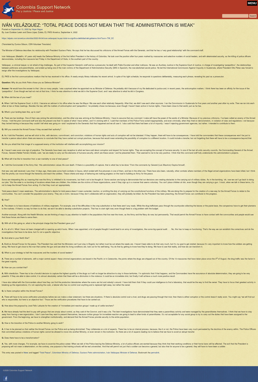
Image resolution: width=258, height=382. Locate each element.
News (26, 352)
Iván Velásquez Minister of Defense (121, 352)
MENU (252, 3)
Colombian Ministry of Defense (65, 352)
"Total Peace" (45, 352)
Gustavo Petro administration (92, 352)
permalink (155, 352)
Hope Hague (37, 29)
